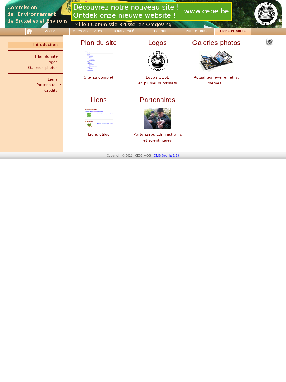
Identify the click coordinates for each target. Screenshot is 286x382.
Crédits (51, 90)
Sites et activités (87, 31)
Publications (197, 31)
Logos (52, 62)
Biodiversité (124, 31)
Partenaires (47, 85)
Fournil (160, 31)
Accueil (51, 31)
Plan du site (46, 56)
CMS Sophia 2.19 (166, 155)
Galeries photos (43, 67)
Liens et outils (233, 31)
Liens (53, 79)
